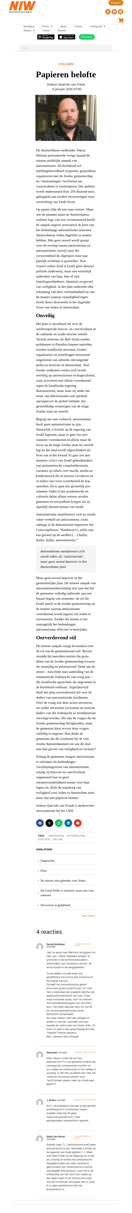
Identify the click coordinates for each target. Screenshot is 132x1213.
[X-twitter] (108, 11)
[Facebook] (114, 11)
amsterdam (56, 835)
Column (78, 26)
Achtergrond (96, 26)
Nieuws (45, 26)
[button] (40, 823)
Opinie (63, 26)
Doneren (62, 30)
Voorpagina (28, 26)
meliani (58, 839)
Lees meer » (88, 915)
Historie (27, 30)
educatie (44, 839)
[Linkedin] (120, 11)
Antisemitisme (76, 835)
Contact (46, 30)
